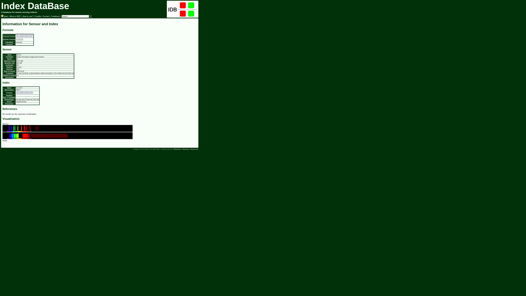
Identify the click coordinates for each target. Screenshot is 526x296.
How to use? (27, 16)
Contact (46, 16)
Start (5, 16)
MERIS (18, 55)
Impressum (185, 149)
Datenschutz (194, 149)
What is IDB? (15, 16)
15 (17, 59)
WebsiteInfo (177, 149)
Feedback (55, 16)
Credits (38, 16)
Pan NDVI (19, 88)
